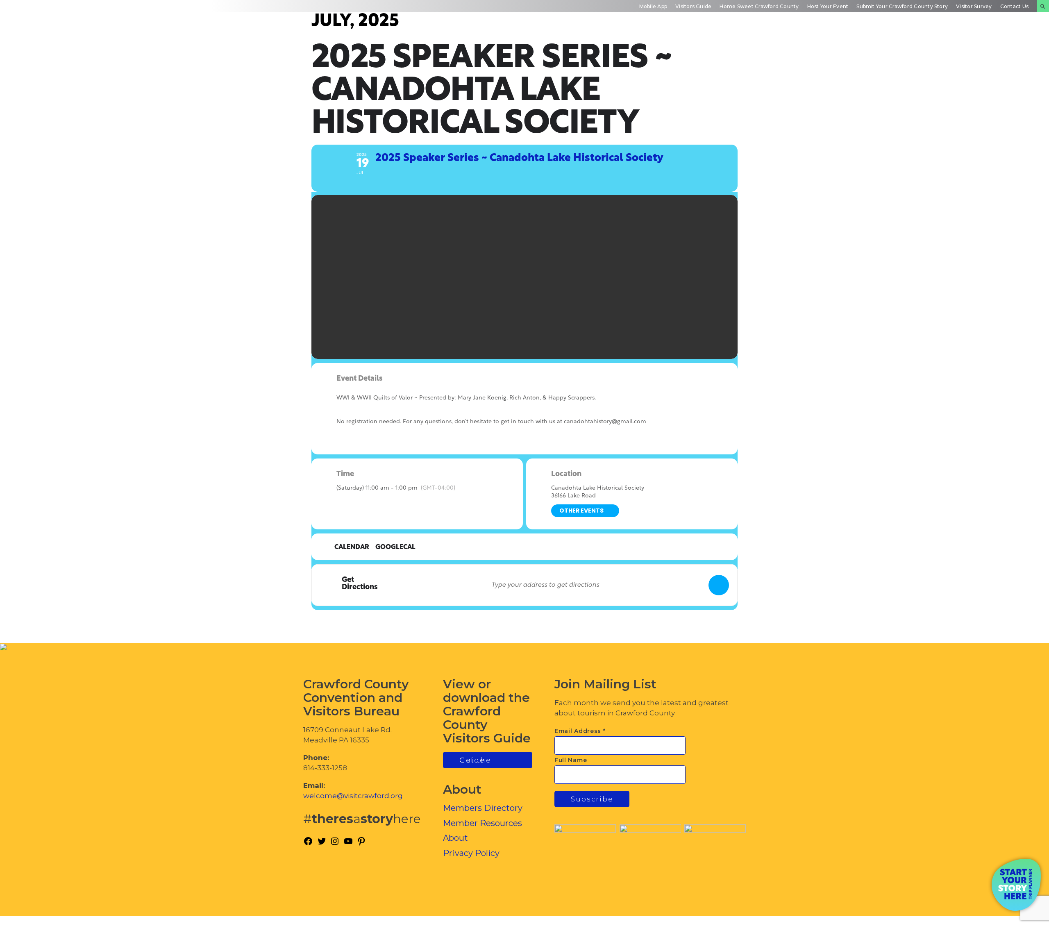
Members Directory (482, 808)
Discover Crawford (701, 47)
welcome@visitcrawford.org (353, 796)
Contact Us (1014, 6)
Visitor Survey (974, 6)
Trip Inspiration (777, 47)
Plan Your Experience (1000, 47)
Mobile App (653, 6)
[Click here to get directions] (718, 585)
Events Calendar (852, 47)
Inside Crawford (924, 47)
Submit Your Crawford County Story (902, 6)
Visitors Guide (693, 6)
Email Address (580, 731)
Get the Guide (475, 760)
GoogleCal (395, 547)
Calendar (351, 547)
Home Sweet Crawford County (759, 6)
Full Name (570, 760)
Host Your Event (828, 6)
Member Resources (482, 823)
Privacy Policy (471, 853)
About (455, 838)
